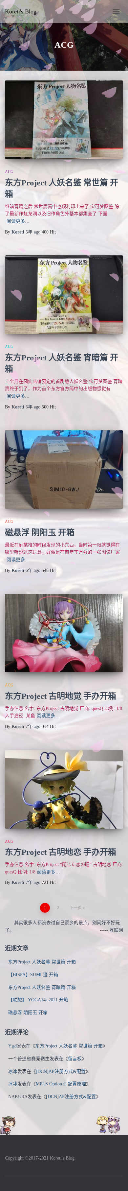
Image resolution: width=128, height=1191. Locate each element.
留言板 (75, 1058)
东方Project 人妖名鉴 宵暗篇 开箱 (42, 987)
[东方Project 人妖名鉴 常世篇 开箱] (64, 119)
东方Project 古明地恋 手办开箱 (60, 852)
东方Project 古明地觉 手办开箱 (60, 696)
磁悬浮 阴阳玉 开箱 (40, 532)
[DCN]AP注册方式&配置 (61, 1071)
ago (34, 232)
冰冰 (12, 1071)
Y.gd (12, 1046)
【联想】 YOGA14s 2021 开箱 (38, 999)
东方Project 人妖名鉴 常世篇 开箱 (42, 961)
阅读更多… (18, 221)
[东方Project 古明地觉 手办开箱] (64, 633)
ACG (9, 171)
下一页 (76, 908)
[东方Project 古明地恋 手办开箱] (64, 789)
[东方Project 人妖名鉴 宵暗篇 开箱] (64, 294)
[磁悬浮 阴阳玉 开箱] (64, 469)
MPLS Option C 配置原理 (61, 1083)
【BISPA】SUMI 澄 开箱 (33, 974)
